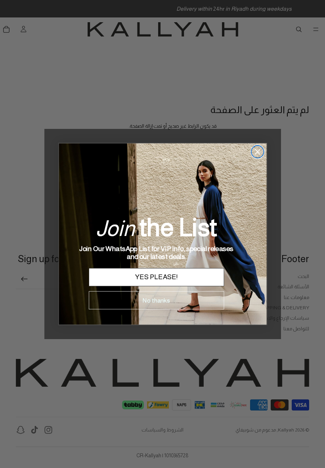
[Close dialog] (257, 152)
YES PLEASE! (156, 277)
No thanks (156, 300)
